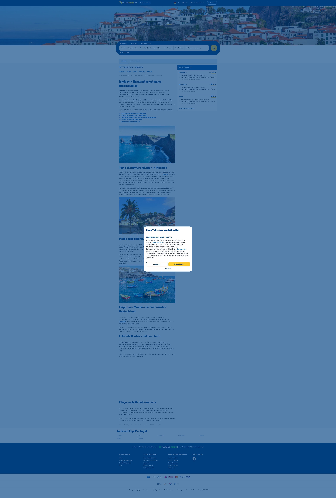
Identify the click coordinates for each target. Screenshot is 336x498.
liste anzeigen (181, 249)
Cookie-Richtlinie (157, 242)
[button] (168, 268)
